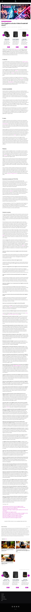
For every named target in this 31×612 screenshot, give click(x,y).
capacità (10, 306)
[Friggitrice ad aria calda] (15, 1)
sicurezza (5, 155)
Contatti (2, 595)
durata (23, 245)
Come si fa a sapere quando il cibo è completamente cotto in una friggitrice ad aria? (22, 550)
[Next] (27, 35)
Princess (17, 314)
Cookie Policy (3, 596)
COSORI (9, 314)
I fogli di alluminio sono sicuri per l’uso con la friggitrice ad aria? (13, 506)
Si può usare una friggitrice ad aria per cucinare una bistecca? (13, 516)
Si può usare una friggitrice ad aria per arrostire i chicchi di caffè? (13, 514)
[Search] (28, 1)
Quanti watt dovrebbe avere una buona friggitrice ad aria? (12, 515)
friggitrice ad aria (16, 49)
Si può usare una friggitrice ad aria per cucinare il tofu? (7, 550)
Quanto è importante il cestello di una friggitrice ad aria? (12, 517)
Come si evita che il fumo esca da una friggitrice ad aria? (7, 563)
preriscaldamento (5, 123)
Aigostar (14, 314)
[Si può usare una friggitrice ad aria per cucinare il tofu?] (8, 545)
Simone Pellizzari (4, 526)
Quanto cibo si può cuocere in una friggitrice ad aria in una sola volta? (14, 507)
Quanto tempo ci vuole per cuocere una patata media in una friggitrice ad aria (15, 513)
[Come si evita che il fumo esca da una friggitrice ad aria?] (8, 558)
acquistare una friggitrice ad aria (12, 173)
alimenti (16, 70)
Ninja (11, 314)
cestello (21, 78)
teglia (3, 235)
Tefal (3, 314)
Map (2, 600)
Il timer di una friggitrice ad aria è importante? (10, 508)
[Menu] (2, 1)
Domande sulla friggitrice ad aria (6, 21)
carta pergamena (10, 81)
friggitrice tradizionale (17, 365)
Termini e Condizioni (4, 599)
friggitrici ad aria (25, 61)
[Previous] (4, 35)
